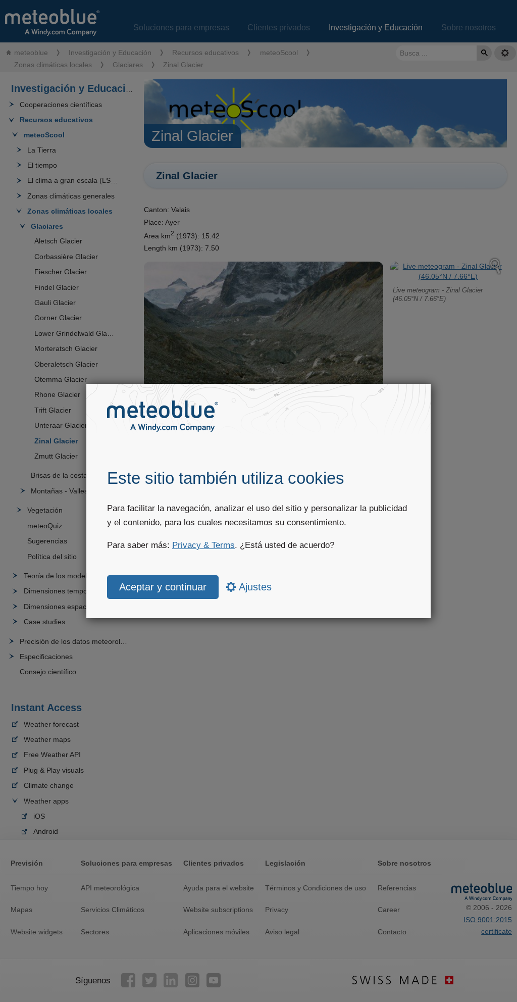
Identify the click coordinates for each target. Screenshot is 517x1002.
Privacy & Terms (203, 545)
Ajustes (254, 586)
